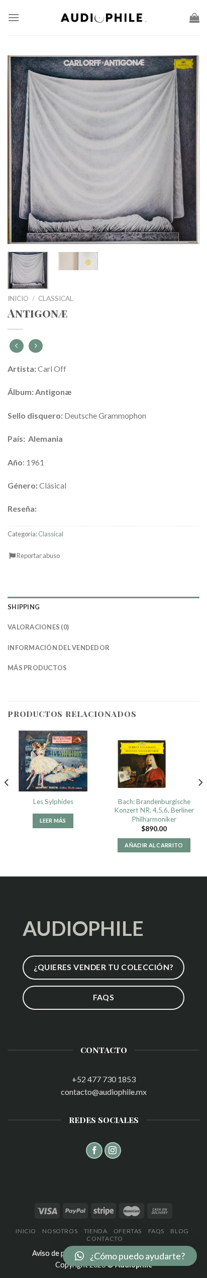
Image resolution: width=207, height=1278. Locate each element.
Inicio (18, 298)
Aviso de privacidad (62, 1253)
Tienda (96, 1231)
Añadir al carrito (154, 845)
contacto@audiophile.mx (104, 1091)
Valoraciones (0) (38, 627)
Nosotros (59, 1231)
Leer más (53, 820)
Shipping (24, 607)
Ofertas (128, 1231)
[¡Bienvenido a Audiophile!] (103, 18)
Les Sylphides (53, 801)
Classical (55, 298)
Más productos (37, 668)
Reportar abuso (38, 555)
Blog (179, 1231)
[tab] (103, 607)
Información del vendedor (59, 648)
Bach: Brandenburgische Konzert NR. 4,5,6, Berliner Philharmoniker (154, 810)
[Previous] (24, 150)
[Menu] (14, 17)
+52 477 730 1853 (104, 1079)
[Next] (183, 150)
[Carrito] (194, 18)
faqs (156, 1231)
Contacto (104, 1238)
